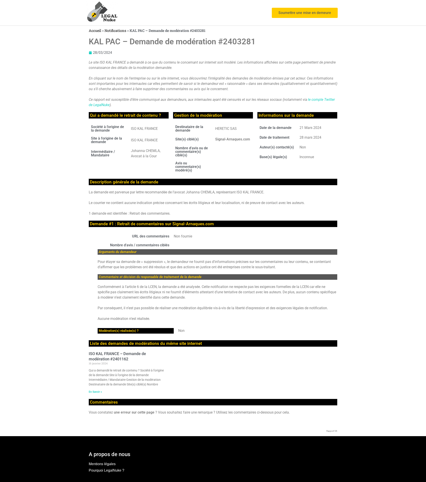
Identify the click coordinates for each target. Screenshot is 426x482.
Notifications (115, 30)
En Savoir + (95, 391)
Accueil (95, 30)
